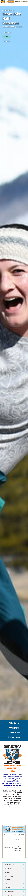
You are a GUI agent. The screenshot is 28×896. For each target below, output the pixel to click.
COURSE (7, 880)
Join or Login (10, 1)
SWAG (6, 884)
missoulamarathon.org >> (22, 1)
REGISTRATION (9, 864)
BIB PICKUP (8, 868)
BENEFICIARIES (9, 891)
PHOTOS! (6, 41)
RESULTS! (7, 37)
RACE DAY (8, 872)
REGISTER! (7, 32)
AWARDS (7, 888)
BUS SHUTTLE (9, 876)
